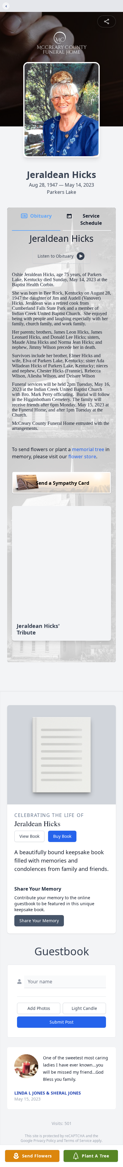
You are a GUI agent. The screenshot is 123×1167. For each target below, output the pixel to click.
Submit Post (61, 1022)
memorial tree (88, 449)
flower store (82, 456)
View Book (29, 836)
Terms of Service (78, 1140)
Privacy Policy (44, 1140)
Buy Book (62, 836)
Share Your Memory (39, 920)
